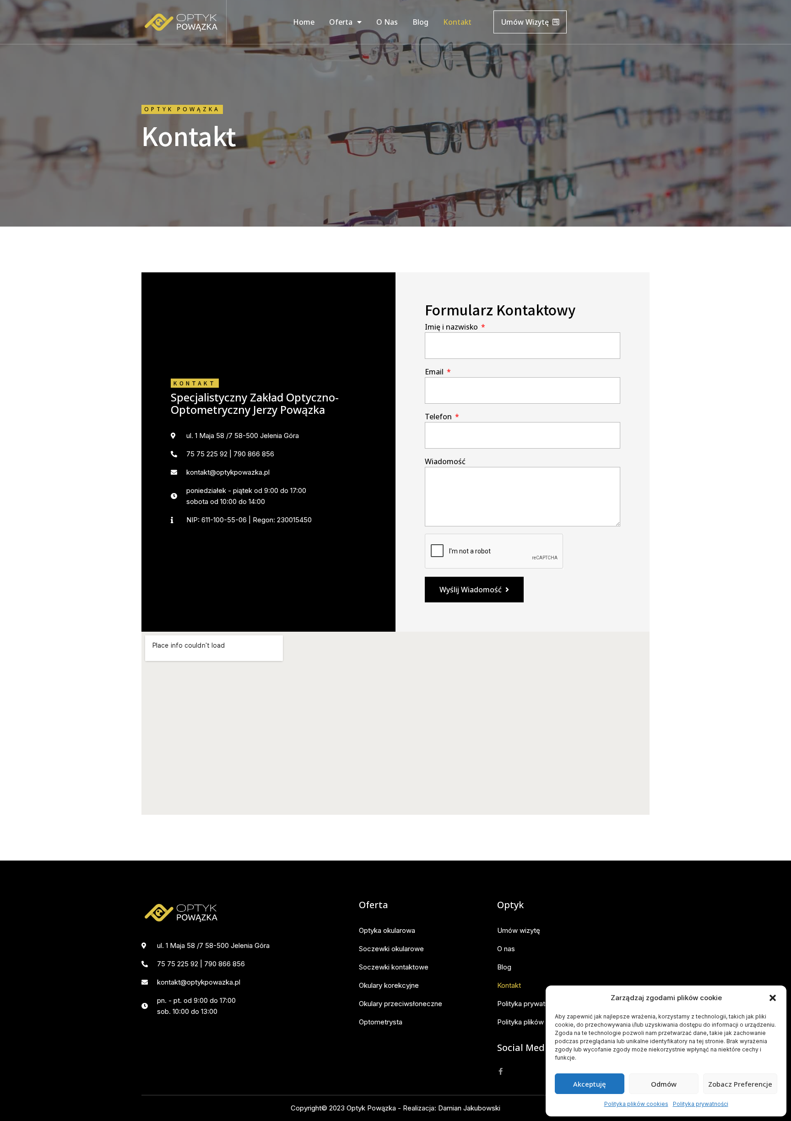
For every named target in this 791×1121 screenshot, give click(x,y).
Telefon (439, 417)
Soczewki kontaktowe (393, 967)
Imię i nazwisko (452, 327)
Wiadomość (445, 461)
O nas (387, 22)
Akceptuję (589, 1084)
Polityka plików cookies (636, 1103)
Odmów (664, 1084)
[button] (772, 997)
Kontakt (457, 22)
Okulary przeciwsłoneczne (400, 1003)
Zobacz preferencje (740, 1084)
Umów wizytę (518, 930)
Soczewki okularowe (391, 948)
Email (435, 372)
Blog (420, 22)
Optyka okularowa (387, 930)
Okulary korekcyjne (389, 985)
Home (303, 22)
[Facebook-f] (500, 1071)
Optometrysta (380, 1022)
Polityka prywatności (700, 1103)
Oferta (340, 22)
